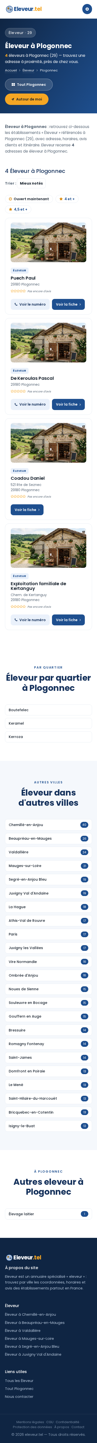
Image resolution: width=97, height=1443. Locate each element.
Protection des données (32, 1427)
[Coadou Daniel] (48, 443)
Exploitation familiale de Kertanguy (38, 586)
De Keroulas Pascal (32, 378)
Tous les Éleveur (19, 1380)
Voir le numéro (32, 304)
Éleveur (28, 70)
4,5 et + (20, 209)
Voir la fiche (67, 304)
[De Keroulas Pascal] (48, 342)
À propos (61, 1427)
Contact (77, 1427)
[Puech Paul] (48, 242)
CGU (49, 1422)
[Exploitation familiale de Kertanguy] (48, 548)
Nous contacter (19, 1396)
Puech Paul (23, 278)
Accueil (11, 70)
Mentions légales (30, 1422)
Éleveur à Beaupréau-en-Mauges (35, 1322)
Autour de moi (29, 99)
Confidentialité (67, 1422)
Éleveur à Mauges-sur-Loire (29, 1338)
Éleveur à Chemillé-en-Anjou (30, 1314)
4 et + (69, 198)
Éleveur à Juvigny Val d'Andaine (33, 1354)
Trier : (11, 183)
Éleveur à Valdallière (23, 1330)
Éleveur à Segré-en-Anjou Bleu (32, 1346)
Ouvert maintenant (31, 198)
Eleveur (28, 9)
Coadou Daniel (28, 478)
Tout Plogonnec (31, 84)
